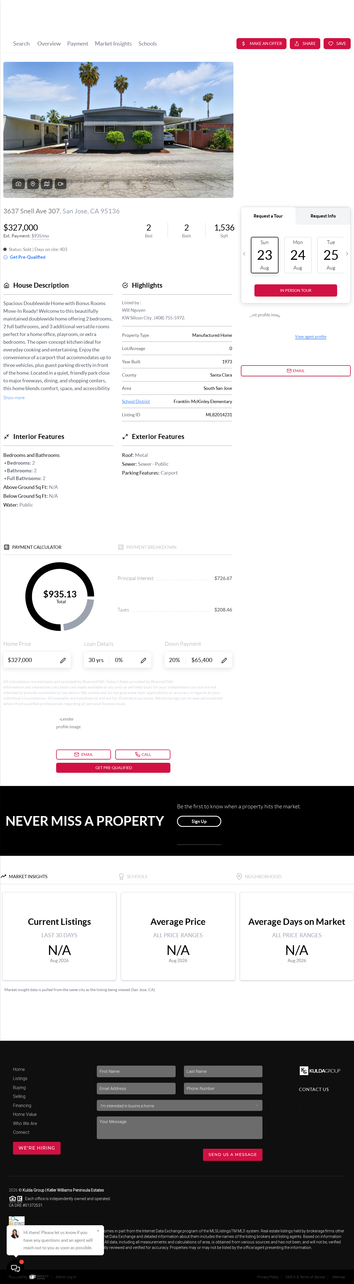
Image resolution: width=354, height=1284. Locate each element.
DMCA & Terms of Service (305, 1277)
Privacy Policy (267, 1277)
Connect (21, 1132)
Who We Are (25, 1123)
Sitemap (338, 1277)
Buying (19, 1087)
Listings (20, 1078)
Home (19, 1069)
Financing (22, 1105)
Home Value (25, 1114)
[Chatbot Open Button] (15, 1268)
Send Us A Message (233, 1154)
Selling (19, 1096)
